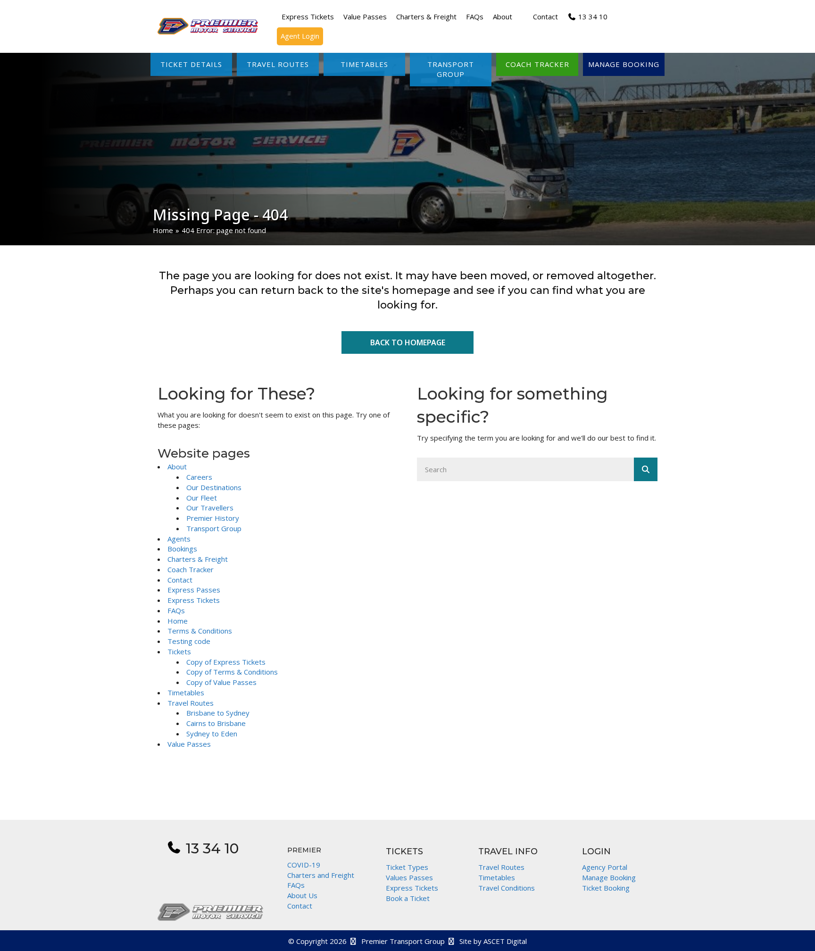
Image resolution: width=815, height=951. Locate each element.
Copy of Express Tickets (226, 662)
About (177, 466)
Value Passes (189, 744)
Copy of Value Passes (221, 682)
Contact (179, 579)
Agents (179, 538)
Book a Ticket (408, 898)
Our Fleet (201, 497)
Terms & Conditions (199, 630)
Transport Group (213, 528)
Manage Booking (609, 877)
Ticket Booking (606, 888)
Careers (199, 477)
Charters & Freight (197, 559)
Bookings (182, 548)
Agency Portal (604, 867)
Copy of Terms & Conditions (232, 671)
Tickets (179, 651)
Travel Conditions (506, 888)
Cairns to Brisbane (216, 723)
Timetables (185, 692)
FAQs (176, 610)
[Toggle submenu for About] (518, 16)
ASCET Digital (505, 941)
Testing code (188, 641)
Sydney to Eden (211, 733)
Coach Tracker (190, 569)
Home (163, 230)
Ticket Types (407, 867)
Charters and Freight (320, 875)
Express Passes (193, 589)
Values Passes (409, 877)
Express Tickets (193, 600)
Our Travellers (209, 507)
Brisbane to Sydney (217, 712)
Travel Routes (190, 703)
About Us (302, 895)
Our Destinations (213, 487)
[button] (191, 64)
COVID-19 (303, 864)
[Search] (645, 469)
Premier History (212, 518)
